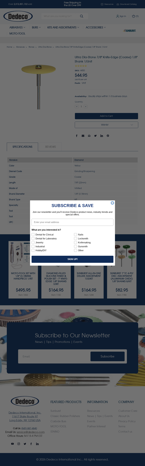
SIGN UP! (73, 259)
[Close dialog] (112, 203)
